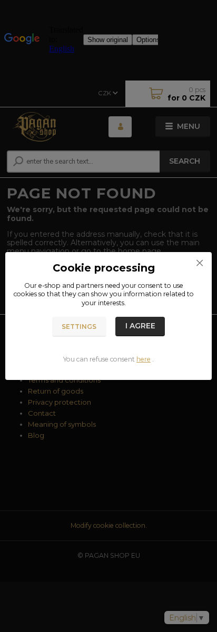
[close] (199, 262)
